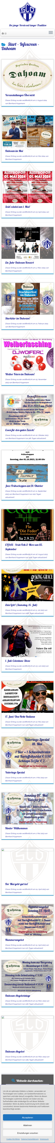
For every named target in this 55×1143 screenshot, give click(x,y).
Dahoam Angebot (15, 1051)
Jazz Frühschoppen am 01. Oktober (24, 486)
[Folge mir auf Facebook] (3, 33)
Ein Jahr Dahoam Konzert (19, 262)
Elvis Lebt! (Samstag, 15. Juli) (21, 605)
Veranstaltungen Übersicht (20, 95)
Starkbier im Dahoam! (17, 318)
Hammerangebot (14, 940)
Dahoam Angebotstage (17, 995)
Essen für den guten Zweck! (19, 430)
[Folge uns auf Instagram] (6, 33)
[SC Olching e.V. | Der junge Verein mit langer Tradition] (27, 12)
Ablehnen (27, 1125)
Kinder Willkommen (16, 828)
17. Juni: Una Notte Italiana (20, 716)
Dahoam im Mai (14, 151)
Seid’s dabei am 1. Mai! (17, 206)
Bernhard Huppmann (16, 103)
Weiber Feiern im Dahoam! (20, 374)
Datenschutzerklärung (29, 1139)
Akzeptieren (27, 1117)
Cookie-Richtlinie (13, 1139)
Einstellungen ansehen (27, 1132)
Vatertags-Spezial (15, 772)
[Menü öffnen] (51, 33)
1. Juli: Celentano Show (17, 660)
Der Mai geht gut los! (16, 884)
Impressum (44, 1139)
